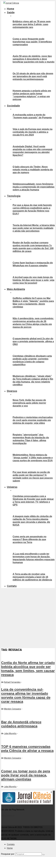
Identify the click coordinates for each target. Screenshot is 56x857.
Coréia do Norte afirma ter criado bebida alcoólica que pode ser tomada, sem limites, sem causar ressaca (28, 669)
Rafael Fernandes (12, 682)
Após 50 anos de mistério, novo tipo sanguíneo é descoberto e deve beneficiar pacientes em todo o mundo (33, 59)
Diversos (12, 391)
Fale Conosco (7, 815)
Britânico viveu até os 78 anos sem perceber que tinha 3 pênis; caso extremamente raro (32, 24)
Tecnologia (13, 195)
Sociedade (13, 105)
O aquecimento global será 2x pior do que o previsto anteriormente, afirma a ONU (33, 341)
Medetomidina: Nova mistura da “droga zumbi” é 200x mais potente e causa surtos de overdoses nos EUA (33, 458)
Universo (12, 486)
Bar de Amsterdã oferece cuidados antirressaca (21, 724)
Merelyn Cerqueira (12, 709)
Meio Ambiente (16, 289)
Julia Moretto (10, 733)
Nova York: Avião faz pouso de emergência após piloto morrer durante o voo (29, 403)
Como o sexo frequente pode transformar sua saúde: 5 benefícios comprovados (32, 42)
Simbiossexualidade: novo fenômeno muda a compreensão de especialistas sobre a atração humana (33, 187)
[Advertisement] (28, 618)
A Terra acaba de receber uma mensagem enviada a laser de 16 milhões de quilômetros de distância (32, 577)
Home (10, 8)
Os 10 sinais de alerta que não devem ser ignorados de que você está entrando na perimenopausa (33, 76)
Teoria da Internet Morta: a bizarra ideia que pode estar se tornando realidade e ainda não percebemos (34, 228)
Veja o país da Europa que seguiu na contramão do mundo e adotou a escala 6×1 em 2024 (32, 132)
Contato (12, 585)
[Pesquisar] (43, 854)
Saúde (11, 12)
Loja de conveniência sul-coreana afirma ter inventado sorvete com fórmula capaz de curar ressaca (25, 695)
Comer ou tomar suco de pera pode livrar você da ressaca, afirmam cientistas (25, 775)
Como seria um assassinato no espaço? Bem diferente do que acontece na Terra (29, 539)
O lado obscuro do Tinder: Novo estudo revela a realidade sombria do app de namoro (33, 170)
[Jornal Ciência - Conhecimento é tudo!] (11, 3)
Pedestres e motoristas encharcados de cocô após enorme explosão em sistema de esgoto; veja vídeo (33, 420)
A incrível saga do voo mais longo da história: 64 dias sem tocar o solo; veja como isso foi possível (33, 280)
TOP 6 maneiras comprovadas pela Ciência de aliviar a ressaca (27, 749)
